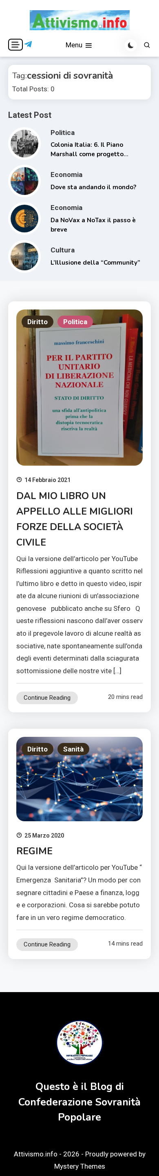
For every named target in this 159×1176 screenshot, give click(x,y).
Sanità (73, 749)
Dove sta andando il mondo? (93, 187)
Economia (66, 174)
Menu (75, 45)
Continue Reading (47, 697)
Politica (63, 132)
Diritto (37, 322)
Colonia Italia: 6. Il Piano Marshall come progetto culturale (87, 154)
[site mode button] (131, 45)
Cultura (63, 250)
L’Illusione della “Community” (95, 263)
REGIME (34, 851)
